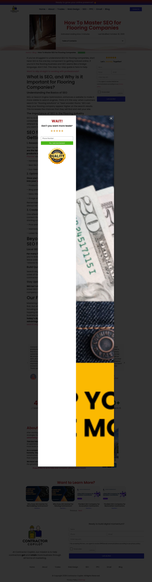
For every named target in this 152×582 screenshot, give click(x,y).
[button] (111, 118)
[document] (76, 291)
